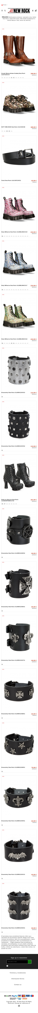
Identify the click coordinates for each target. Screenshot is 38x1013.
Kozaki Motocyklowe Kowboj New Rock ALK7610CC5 (13, 74)
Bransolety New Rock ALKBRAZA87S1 (13, 660)
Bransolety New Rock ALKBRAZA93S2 (13, 446)
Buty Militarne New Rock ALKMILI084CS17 (14, 285)
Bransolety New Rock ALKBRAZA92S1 (13, 928)
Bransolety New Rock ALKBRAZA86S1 (13, 606)
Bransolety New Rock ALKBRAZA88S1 (13, 713)
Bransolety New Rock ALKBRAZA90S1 (13, 821)
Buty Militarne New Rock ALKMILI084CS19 (14, 232)
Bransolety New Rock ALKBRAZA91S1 (13, 874)
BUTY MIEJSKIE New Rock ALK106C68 (13, 127)
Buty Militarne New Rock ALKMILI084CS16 (14, 339)
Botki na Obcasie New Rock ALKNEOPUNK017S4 (9, 500)
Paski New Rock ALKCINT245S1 (11, 180)
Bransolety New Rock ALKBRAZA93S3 (13, 392)
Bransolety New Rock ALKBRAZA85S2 (13, 553)
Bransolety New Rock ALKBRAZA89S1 (13, 767)
